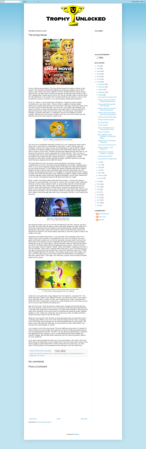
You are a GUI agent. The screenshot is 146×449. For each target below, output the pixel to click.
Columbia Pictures (48, 353)
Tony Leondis (40, 355)
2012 (98, 200)
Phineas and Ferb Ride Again (107, 117)
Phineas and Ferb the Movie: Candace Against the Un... (107, 100)
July (99, 162)
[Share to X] (60, 351)
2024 (98, 71)
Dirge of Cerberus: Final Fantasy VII (105, 148)
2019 (98, 181)
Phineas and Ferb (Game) (106, 119)
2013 (98, 197)
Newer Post (32, 419)
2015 (98, 192)
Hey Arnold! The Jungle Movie (107, 159)
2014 (98, 195)
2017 (35, 353)
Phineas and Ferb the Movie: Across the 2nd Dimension (107, 113)
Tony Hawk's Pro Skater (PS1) (107, 97)
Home (58, 419)
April (100, 170)
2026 (98, 66)
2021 (98, 79)
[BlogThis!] (58, 351)
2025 (98, 68)
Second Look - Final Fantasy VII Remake (107, 141)
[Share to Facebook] (62, 351)
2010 (98, 205)
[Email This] (56, 351)
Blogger (76, 434)
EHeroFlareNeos (40, 350)
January (101, 178)
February (101, 175)
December (101, 84)
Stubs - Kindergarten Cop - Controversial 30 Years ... (106, 128)
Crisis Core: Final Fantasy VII (107, 145)
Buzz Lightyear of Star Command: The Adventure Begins (107, 136)
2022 (98, 76)
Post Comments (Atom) (44, 422)
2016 (98, 189)
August (100, 95)
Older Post (84, 419)
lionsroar (101, 220)
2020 (98, 82)
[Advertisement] (106, 236)
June (100, 165)
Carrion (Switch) (103, 125)
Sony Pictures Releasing (74, 353)
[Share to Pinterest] (64, 351)
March (100, 173)
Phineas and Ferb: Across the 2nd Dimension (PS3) (107, 109)
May (99, 167)
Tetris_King (102, 217)
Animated (39, 353)
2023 (98, 74)
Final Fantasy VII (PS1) (105, 156)
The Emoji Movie (103, 122)
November (101, 87)
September (102, 92)
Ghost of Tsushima (104, 132)
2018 (98, 184)
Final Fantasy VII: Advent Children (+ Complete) (106, 152)
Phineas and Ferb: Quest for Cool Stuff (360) (106, 105)
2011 (98, 203)
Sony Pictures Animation (60, 353)
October (101, 89)
